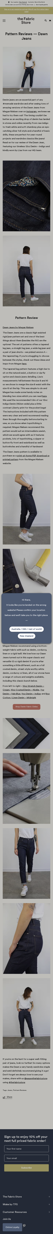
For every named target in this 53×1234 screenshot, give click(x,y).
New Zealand (26, 636)
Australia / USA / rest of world (26, 629)
